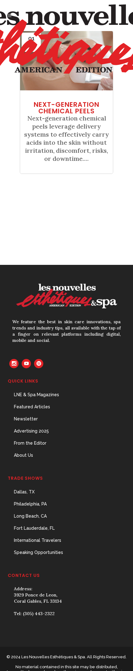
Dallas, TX (24, 491)
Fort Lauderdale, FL (34, 528)
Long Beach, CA (30, 516)
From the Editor (30, 443)
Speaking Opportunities (38, 552)
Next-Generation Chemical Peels (66, 108)
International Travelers (37, 540)
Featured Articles (32, 406)
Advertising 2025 (31, 430)
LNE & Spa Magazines (36, 394)
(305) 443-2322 (39, 613)
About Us (23, 455)
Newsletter (26, 418)
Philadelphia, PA (30, 503)
